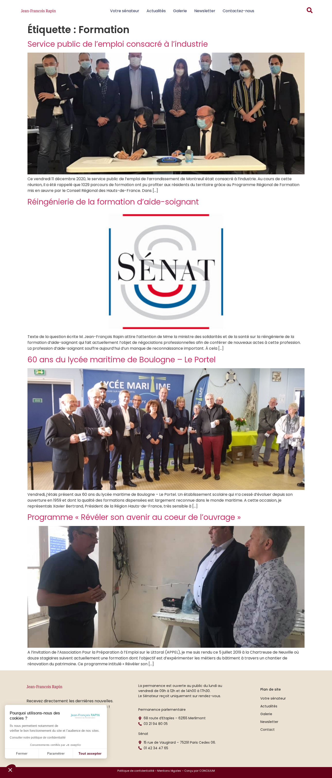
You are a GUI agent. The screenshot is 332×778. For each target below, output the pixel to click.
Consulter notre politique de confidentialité (38, 737)
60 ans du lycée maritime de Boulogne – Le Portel (121, 359)
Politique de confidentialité (135, 771)
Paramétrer (56, 753)
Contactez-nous (238, 11)
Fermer (21, 753)
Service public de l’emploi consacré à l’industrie (117, 43)
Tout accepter (90, 753)
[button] (10, 770)
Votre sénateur (124, 11)
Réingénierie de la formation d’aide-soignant (113, 201)
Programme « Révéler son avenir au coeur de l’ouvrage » (134, 517)
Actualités (156, 11)
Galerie (180, 11)
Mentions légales (169, 771)
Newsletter (204, 11)
